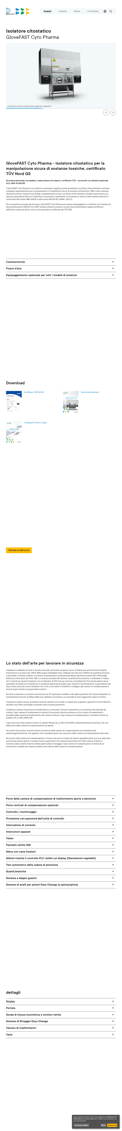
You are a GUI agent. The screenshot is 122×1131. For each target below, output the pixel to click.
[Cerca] (111, 11)
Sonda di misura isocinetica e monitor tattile (33, 1015)
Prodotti (47, 11)
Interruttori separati (18, 832)
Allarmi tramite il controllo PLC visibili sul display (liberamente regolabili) (51, 858)
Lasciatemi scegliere (81, 1125)
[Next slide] (113, 113)
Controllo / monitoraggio (21, 812)
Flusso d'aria (13, 268)
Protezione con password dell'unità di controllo (35, 818)
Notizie (77, 11)
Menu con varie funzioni (21, 852)
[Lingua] (105, 11)
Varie (9, 1034)
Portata (10, 1008)
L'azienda (62, 11)
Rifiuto (103, 1125)
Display (10, 1001)
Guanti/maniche (16, 871)
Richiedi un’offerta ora (19, 550)
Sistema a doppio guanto (21, 878)
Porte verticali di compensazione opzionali (32, 805)
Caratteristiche (15, 262)
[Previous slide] (106, 113)
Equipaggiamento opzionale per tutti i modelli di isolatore (41, 275)
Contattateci (93, 11)
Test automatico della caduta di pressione (32, 865)
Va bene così (112, 1125)
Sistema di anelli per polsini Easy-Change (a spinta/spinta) (42, 885)
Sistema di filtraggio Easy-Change (27, 1021)
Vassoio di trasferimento (21, 1028)
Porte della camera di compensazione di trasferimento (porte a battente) (51, 799)
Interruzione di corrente (20, 825)
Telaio (9, 838)
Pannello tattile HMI (18, 845)
